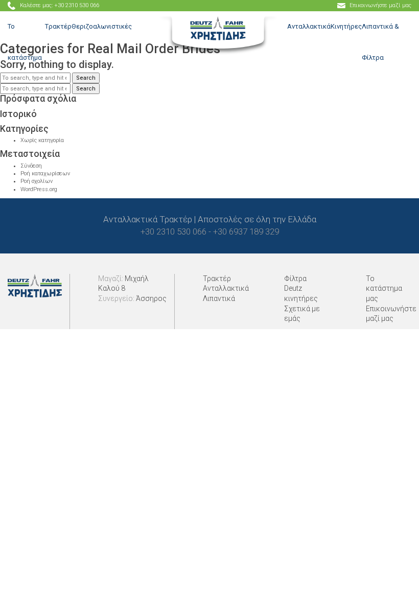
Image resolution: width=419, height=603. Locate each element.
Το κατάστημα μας (384, 288)
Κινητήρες (346, 26)
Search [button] (86, 88)
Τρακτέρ (217, 278)
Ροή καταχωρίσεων (45, 173)
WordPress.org (38, 189)
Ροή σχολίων (36, 181)
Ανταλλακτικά (309, 26)
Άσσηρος (151, 298)
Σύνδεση (31, 166)
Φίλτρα (295, 278)
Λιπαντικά (219, 298)
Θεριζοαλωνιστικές (102, 26)
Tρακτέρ (58, 26)
